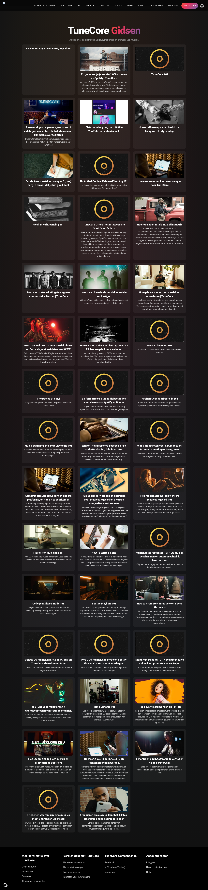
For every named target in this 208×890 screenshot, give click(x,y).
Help (148, 872)
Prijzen (105, 6)
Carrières (26, 876)
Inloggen (173, 6)
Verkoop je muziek (45, 6)
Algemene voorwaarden (33, 881)
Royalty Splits (135, 6)
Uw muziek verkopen (73, 867)
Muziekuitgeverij (71, 872)
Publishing (67, 6)
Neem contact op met (156, 867)
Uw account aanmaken (74, 862)
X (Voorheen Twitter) (115, 867)
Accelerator (155, 6)
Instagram (110, 872)
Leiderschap (28, 871)
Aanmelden (190, 6)
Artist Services (87, 6)
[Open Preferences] (5, 885)
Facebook (109, 862)
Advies (118, 6)
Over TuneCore (29, 866)
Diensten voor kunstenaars (76, 877)
